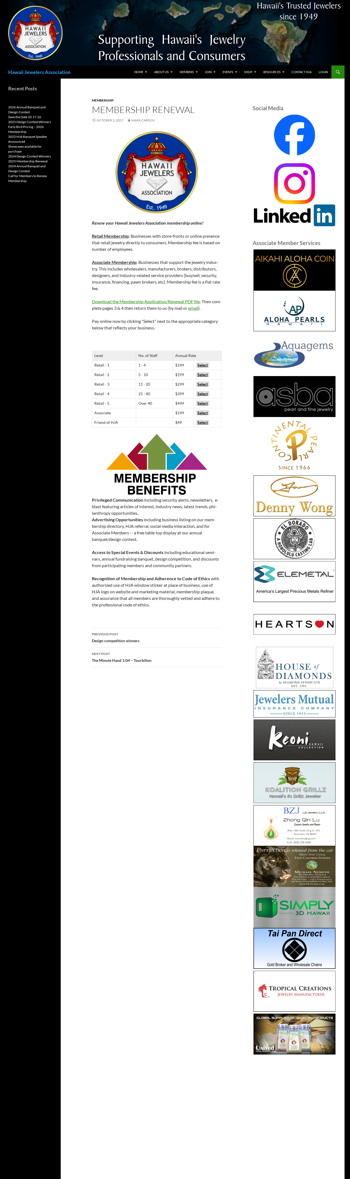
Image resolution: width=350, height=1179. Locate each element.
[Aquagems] (294, 353)
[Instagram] (294, 183)
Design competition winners (115, 637)
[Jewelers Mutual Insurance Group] (294, 703)
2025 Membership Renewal (28, 161)
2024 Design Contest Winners (29, 156)
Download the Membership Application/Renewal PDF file (146, 301)
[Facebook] (294, 135)
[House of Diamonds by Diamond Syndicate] (294, 667)
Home (138, 72)
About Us (161, 72)
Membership (103, 100)
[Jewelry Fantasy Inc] (294, 739)
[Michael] (294, 865)
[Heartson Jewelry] (294, 624)
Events (228, 72)
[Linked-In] (294, 214)
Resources (272, 72)
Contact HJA (301, 72)
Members (187, 72)
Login (323, 72)
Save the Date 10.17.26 (24, 117)
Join (208, 72)
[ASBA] (294, 396)
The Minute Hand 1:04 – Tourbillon (121, 657)
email (193, 308)
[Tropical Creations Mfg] (294, 991)
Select (202, 365)
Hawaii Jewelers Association (39, 72)
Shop (248, 72)
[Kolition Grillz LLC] (294, 782)
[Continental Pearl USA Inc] (294, 446)
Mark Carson (143, 120)
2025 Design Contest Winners (29, 122)
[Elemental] (294, 581)
